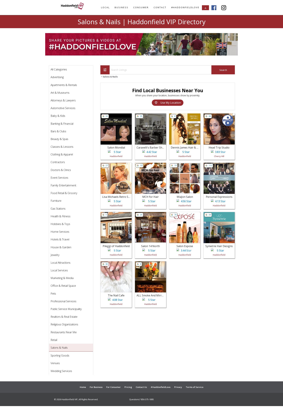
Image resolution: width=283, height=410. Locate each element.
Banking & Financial (62, 123)
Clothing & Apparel (62, 154)
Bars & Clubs (58, 131)
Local (105, 7)
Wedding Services (61, 371)
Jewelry (55, 255)
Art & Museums (60, 92)
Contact (160, 7)
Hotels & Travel (60, 239)
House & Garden (61, 247)
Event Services (59, 177)
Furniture (56, 201)
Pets (53, 293)
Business (121, 7)
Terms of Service (194, 387)
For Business (96, 387)
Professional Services (63, 301)
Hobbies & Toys (60, 224)
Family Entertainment (63, 185)
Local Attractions (60, 262)
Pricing (128, 387)
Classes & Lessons (62, 147)
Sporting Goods (60, 355)
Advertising (57, 77)
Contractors (58, 162)
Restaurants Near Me (64, 332)
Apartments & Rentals (64, 85)
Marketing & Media (62, 278)
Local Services (59, 270)
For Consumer (113, 387)
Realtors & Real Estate (64, 316)
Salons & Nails (59, 347)
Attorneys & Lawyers (63, 100)
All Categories (59, 69)
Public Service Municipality (66, 309)
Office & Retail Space (63, 286)
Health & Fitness (60, 216)
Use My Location (167, 103)
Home (83, 387)
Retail (54, 340)
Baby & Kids (58, 116)
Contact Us (141, 387)
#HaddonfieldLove (185, 7)
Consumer (141, 7)
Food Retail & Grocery (64, 193)
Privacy (178, 387)
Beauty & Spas (59, 139)
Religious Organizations (64, 324)
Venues (55, 363)
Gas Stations (58, 208)
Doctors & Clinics (61, 170)
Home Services (60, 231)
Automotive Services (63, 108)
